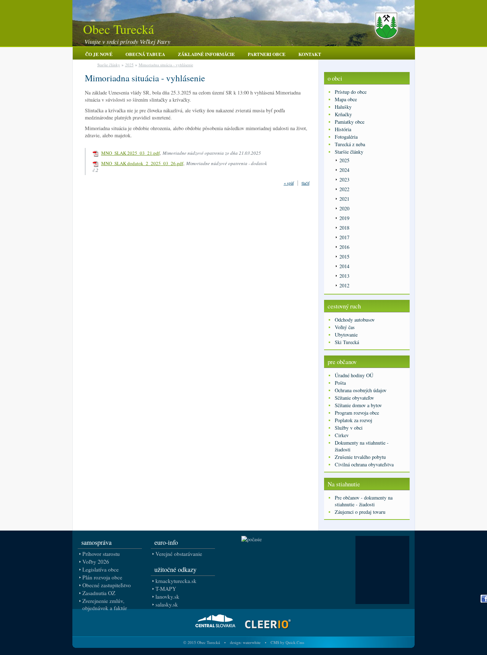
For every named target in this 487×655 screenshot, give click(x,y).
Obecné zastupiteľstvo (106, 585)
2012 (344, 285)
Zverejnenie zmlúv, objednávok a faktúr (104, 604)
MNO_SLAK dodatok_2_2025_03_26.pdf (142, 163)
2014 (344, 266)
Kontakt (309, 54)
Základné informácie (206, 54)
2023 (344, 179)
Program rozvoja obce (357, 412)
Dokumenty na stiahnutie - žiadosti (362, 446)
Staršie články (108, 64)
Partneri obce (267, 54)
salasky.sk (166, 604)
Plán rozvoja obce (102, 577)
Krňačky (343, 114)
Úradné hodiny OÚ (354, 375)
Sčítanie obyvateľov (354, 397)
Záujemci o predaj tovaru (360, 511)
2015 (344, 256)
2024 (344, 170)
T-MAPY (165, 588)
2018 (344, 227)
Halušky (343, 106)
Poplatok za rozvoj (353, 420)
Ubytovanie (346, 334)
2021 (344, 198)
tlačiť (305, 183)
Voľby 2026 (95, 561)
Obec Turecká (118, 28)
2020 (344, 208)
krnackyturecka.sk (175, 580)
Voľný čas (345, 327)
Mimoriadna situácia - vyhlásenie (166, 64)
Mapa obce (346, 99)
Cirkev (342, 435)
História (343, 129)
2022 (344, 189)
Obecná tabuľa (145, 54)
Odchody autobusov (355, 319)
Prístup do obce (350, 91)
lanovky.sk (167, 596)
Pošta (340, 382)
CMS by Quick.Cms (287, 642)
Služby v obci (349, 427)
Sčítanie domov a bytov (358, 405)
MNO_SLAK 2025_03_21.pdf (130, 153)
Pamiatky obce (349, 121)
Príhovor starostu (101, 553)
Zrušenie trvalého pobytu (360, 457)
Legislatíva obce (100, 569)
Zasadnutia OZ (98, 593)
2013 (344, 275)
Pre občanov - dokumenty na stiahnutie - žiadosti (364, 501)
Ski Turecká (347, 342)
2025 (129, 64)
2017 (344, 237)
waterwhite (252, 642)
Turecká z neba (350, 144)
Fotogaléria (346, 136)
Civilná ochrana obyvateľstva (364, 464)
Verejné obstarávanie (178, 553)
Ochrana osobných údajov (360, 390)
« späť (289, 183)
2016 (344, 247)
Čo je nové (99, 54)
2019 (344, 218)
